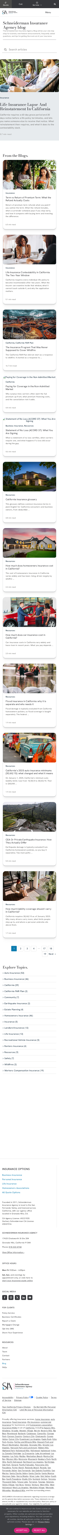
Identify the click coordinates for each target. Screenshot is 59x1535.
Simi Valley (45, 1476)
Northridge (49, 1462)
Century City (28, 1436)
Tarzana (52, 1479)
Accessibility (7, 1397)
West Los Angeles (20, 1487)
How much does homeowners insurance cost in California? (29, 567)
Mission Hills (12, 1459)
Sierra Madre (22, 1476)
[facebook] (4, 1297)
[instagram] (11, 1297)
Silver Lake (34, 1476)
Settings (29, 1524)
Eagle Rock (46, 1439)
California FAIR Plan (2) (16, 991)
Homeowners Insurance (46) (18, 1015)
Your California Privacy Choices (16, 1407)
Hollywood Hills (22, 1450)
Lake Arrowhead (42, 1453)
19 (45, 954)
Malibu (22, 1456)
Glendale (24, 1445)
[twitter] (17, 1297)
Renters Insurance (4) (15, 1046)
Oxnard (14, 1465)
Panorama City (41, 1465)
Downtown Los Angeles (30, 1439)
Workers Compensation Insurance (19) (24, 1070)
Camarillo (41, 1433)
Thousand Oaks (9, 1482)
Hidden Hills (43, 1447)
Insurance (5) (11, 1021)
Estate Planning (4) (13, 1009)
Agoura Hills (49, 1428)
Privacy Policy (22, 1397)
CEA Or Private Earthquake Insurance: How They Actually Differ (29, 841)
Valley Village (8, 1484)
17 (44, 948)
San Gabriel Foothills (41, 1470)
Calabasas (31, 1433)
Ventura (35, 1484)
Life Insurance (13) (13, 1034)
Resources (29, 426)
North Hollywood (14, 1462)
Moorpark (32, 1459)
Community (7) (11, 997)
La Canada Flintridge (11, 1453)
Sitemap (17, 1400)
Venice (28, 1484)
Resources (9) (11, 1052)
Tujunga (41, 1482)
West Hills (44, 1484)
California (10, 343)
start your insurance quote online (17, 1280)
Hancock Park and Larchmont (23, 1447)
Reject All (39, 1530)
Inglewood (45, 1450)
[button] (55, 4)
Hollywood (35, 1450)
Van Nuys (19, 1484)
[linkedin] (23, 1297)
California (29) (11, 985)
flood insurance (19, 1422)
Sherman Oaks (9, 1476)
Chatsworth (40, 1436)
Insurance (4, 98)
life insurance (33, 1422)
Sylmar (44, 1479)
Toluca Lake (22, 1482)
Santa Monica (48, 1473)
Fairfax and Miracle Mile (25, 1442)
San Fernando (24, 1470)
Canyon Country (14, 1436)
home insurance (42, 1419)
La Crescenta (28, 1453)
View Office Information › (13, 1252)
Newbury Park (44, 1459)
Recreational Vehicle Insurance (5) (21, 1040)
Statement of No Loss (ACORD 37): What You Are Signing (29, 432)
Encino (10, 1442)
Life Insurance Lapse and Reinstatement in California (25, 107)
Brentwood (12, 1433)
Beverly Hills (46, 1430)
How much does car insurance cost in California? (25, 636)
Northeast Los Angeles (33, 1462)
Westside (50, 1487)
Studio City (27, 1479)
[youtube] (29, 1297)
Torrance (33, 1482)
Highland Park (8, 1450)
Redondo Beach (32, 1467)
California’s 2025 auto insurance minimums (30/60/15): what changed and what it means (29, 772)
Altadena (6, 1430)
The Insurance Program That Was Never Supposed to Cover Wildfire (27, 349)
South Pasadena (13, 1479)
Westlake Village (37, 1487)
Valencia (50, 1482)
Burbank (22, 1433)
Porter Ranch (18, 1467)
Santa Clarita (35, 1473)
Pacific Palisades (26, 1465)
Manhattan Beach (34, 1456)
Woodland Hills (18, 1490)
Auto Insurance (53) (14, 973)
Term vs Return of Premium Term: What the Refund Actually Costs (28, 199)
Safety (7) (9, 1058)
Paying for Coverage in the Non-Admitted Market (27, 388)
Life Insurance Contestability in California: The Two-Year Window (28, 274)
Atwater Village (26, 1430)
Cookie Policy (42, 1397)
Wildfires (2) (10, 1064)
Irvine (53, 1450)
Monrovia (23, 1459)
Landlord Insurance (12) (16, 1027)
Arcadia (14, 1430)
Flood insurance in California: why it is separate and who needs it (26, 703)
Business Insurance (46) (16, 979)
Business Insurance (14, 426)
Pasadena (6, 1467)
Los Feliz (14, 1456)
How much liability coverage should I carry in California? (28, 910)
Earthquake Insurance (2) (17, 1003)
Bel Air (37, 1430)
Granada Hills (35, 1445)
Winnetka (6, 1490)
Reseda (43, 1467)
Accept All (21, 1530)
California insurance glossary (21, 499)
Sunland (36, 1479)
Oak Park (6, 1465)
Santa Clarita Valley (19, 1473)
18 (51, 948)
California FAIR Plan (24, 343)
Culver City (14, 1439)
